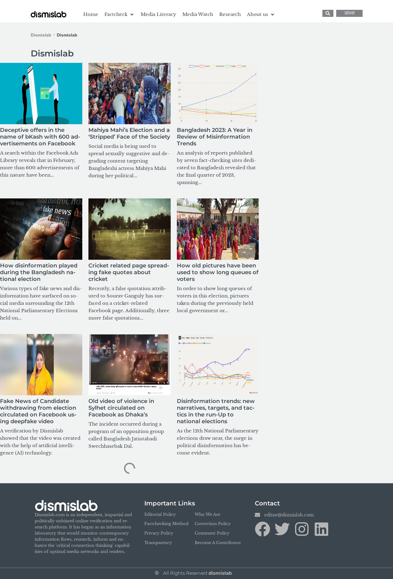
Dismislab (41, 35)
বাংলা (349, 13)
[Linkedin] (321, 529)
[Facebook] (262, 529)
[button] (119, 14)
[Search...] (327, 13)
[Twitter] (282, 529)
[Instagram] (301, 529)
